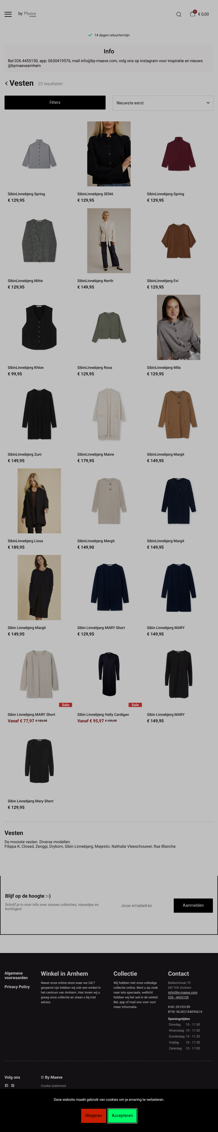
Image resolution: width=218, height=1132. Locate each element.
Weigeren (93, 1115)
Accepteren (122, 1115)
